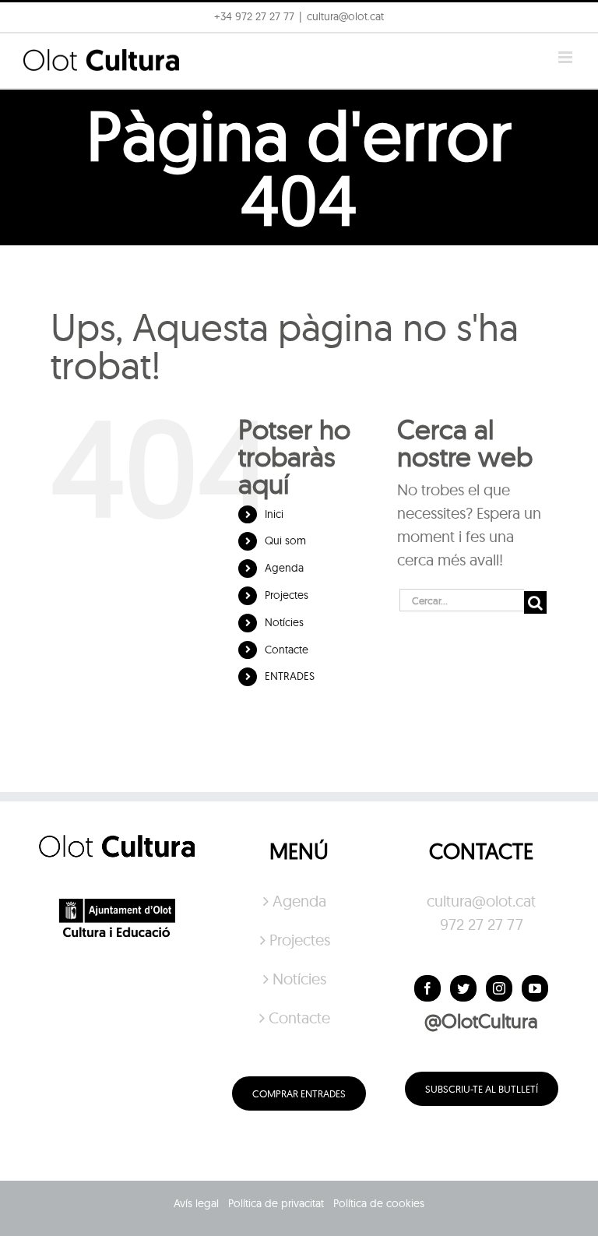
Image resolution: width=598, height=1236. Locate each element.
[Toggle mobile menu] (566, 57)
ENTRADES (290, 676)
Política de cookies (378, 1203)
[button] (564, 22)
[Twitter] (463, 988)
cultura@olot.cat (481, 900)
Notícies (284, 622)
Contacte (286, 650)
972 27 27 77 (481, 924)
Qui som (285, 540)
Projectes (286, 595)
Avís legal (196, 1203)
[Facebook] (427, 988)
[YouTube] (535, 988)
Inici (274, 514)
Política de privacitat (276, 1203)
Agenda (284, 568)
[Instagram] (499, 988)
